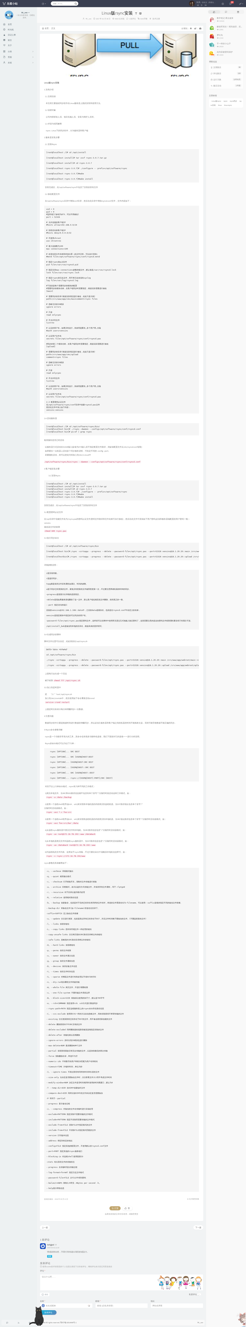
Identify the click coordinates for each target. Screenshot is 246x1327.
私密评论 (193, 1294)
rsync (225, 101)
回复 (49, 1256)
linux (220, 105)
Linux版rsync (216, 101)
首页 (47, 28)
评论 (42, 1270)
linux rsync (228, 105)
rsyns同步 (233, 101)
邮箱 (98, 1301)
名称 (42, 1301)
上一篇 (45, 1227)
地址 (153, 1301)
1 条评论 (132, 19)
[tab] (214, 12)
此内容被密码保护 (225, 52)
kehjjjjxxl (50, 1244)
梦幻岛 (220, 35)
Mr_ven (88, 19)
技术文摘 (156, 19)
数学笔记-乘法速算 (225, 18)
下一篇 (198, 1227)
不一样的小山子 (224, 43)
